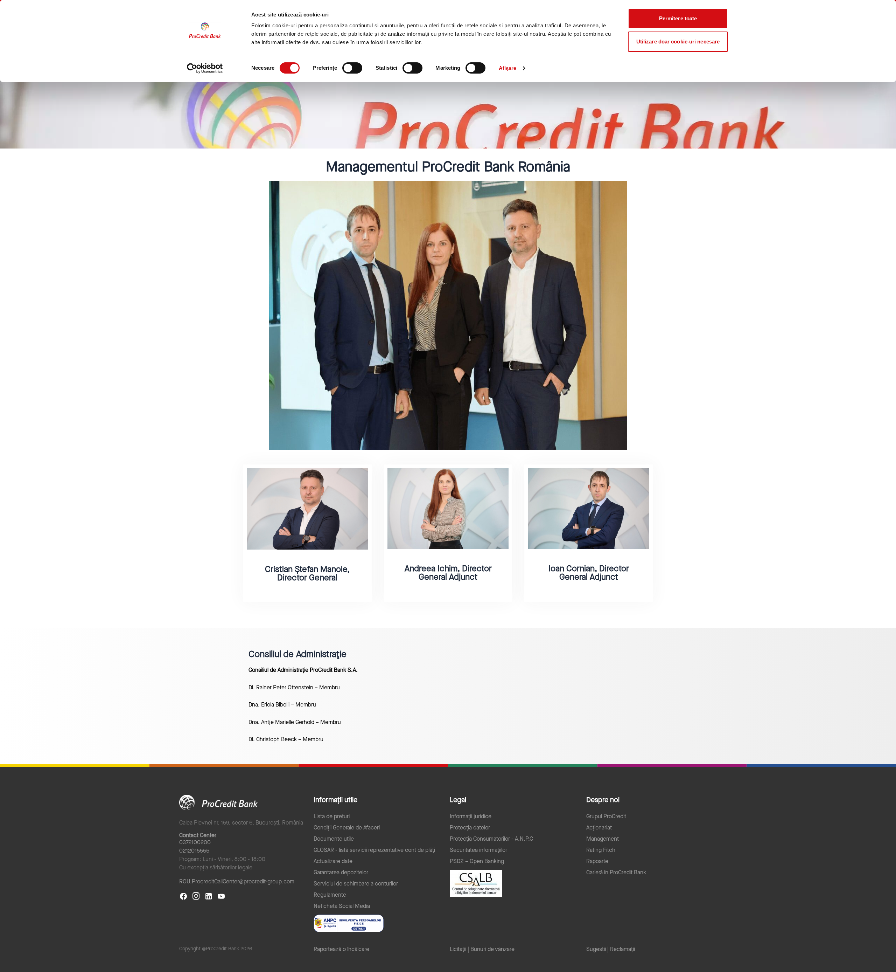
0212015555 (194, 850)
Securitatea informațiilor (478, 850)
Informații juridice (470, 816)
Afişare (508, 68)
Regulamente (330, 895)
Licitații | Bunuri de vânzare (482, 949)
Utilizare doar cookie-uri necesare (678, 41)
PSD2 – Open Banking (477, 861)
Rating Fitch (600, 850)
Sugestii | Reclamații (610, 949)
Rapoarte (597, 861)
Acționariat (599, 827)
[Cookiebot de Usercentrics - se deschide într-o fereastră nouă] (205, 68)
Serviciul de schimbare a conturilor (356, 884)
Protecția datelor (470, 827)
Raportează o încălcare (341, 949)
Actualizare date (333, 861)
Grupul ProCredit (606, 816)
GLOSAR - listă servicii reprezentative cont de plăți (374, 850)
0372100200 (195, 842)
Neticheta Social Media (342, 906)
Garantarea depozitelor (341, 872)
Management (602, 839)
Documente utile (334, 839)
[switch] (352, 68)
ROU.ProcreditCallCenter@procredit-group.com (236, 881)
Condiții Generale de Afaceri (347, 827)
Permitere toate (678, 18)
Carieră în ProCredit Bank (616, 872)
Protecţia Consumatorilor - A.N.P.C (491, 839)
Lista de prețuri (332, 816)
